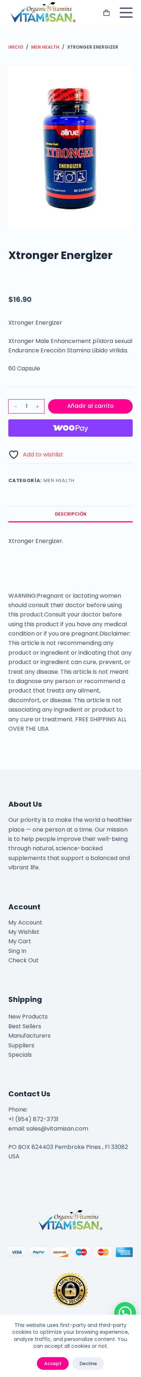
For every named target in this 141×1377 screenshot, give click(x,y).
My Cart (19, 941)
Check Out (23, 960)
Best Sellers (24, 1026)
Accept (52, 1363)
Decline (88, 1363)
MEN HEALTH (59, 480)
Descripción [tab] (70, 514)
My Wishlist (23, 932)
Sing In (17, 951)
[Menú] (125, 12)
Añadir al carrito (90, 406)
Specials (20, 1055)
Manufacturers (29, 1035)
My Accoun (24, 922)
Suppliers (21, 1045)
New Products (28, 1016)
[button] (125, 1313)
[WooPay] (70, 428)
